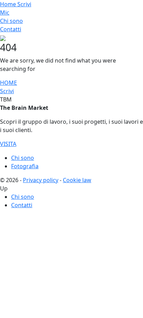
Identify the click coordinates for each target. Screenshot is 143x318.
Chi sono (11, 21)
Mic (4, 12)
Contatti (10, 29)
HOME (8, 83)
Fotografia (25, 166)
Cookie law (77, 180)
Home (8, 4)
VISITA (8, 144)
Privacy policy (40, 180)
